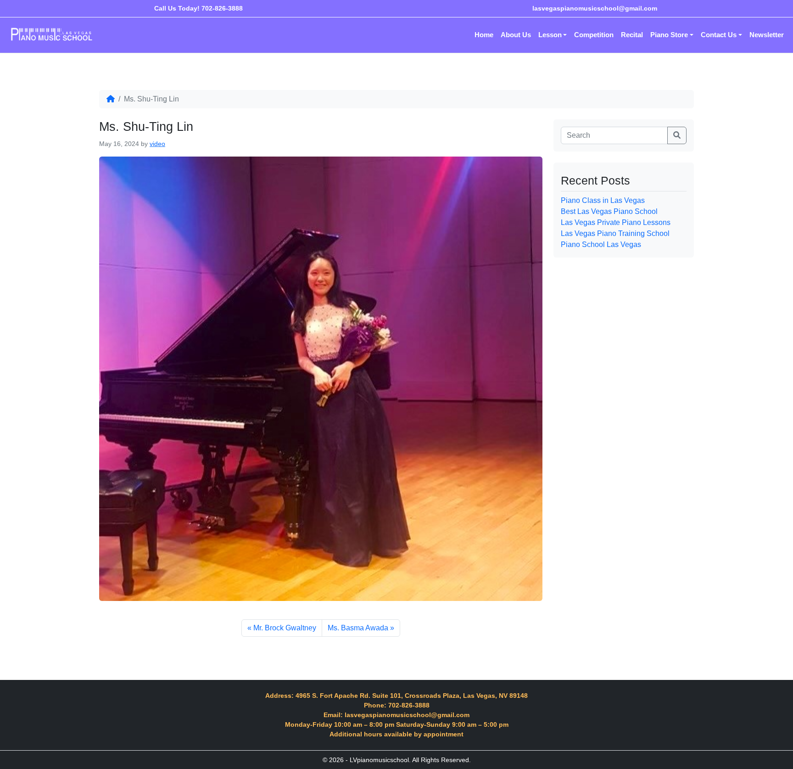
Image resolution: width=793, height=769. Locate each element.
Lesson (550, 35)
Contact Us (719, 35)
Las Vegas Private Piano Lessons (615, 222)
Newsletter (766, 35)
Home (484, 35)
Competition (594, 35)
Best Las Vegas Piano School (609, 211)
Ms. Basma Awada (358, 628)
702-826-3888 (222, 8)
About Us (516, 35)
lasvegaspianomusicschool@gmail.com (594, 8)
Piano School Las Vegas (601, 244)
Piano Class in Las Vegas (603, 200)
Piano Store (669, 35)
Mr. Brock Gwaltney (284, 628)
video (157, 143)
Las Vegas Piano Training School (615, 233)
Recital (632, 35)
